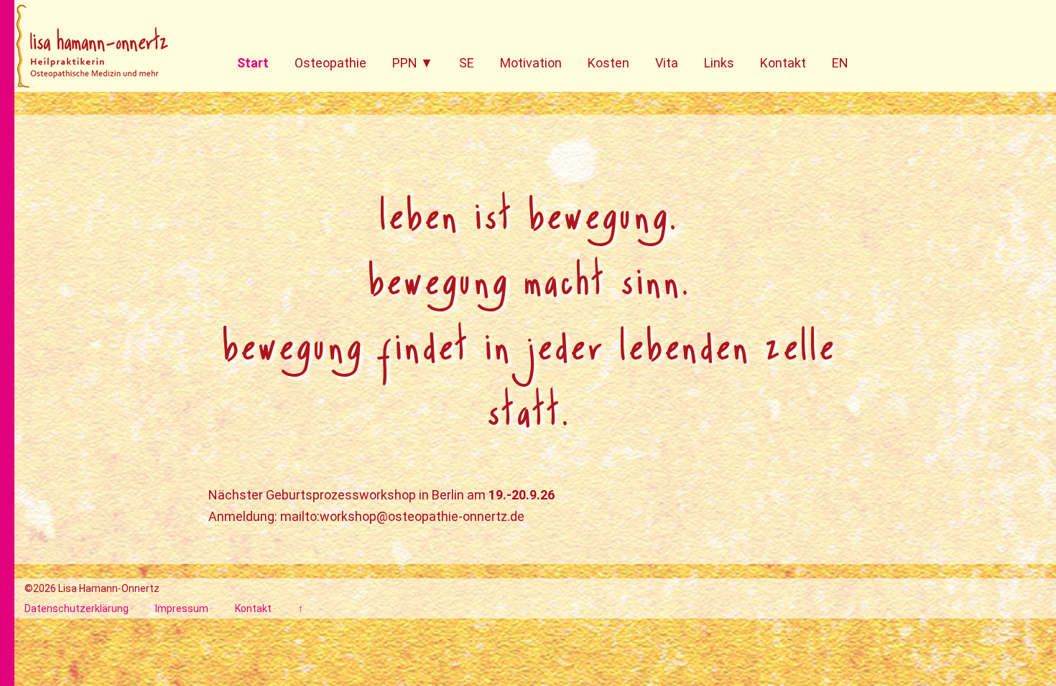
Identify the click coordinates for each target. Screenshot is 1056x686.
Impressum (181, 608)
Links (719, 62)
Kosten (608, 62)
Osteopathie (330, 62)
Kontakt (783, 62)
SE (466, 62)
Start (253, 62)
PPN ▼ (412, 62)
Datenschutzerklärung (76, 608)
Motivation (531, 62)
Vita (666, 62)
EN (840, 62)
